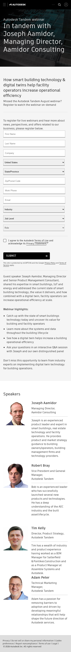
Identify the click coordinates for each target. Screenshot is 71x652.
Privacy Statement (36, 243)
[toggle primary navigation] (6, 5)
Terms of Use (41, 240)
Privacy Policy (50, 263)
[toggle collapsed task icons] (53, 5)
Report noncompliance (26, 643)
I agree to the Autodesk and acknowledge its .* (30, 242)
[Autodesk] (18, 4)
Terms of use (45, 643)
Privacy (6, 640)
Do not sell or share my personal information (32, 640)
